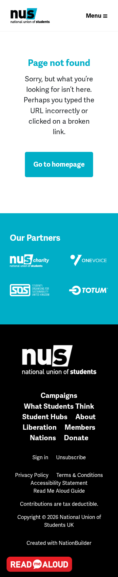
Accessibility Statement (59, 483)
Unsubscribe (71, 457)
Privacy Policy (32, 475)
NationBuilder (75, 543)
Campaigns (59, 395)
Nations (43, 437)
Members (80, 427)
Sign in (40, 457)
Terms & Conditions (79, 475)
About (85, 416)
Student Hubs (45, 416)
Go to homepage (59, 164)
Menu (93, 15)
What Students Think (59, 406)
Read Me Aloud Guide (59, 490)
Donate (76, 437)
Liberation (40, 427)
